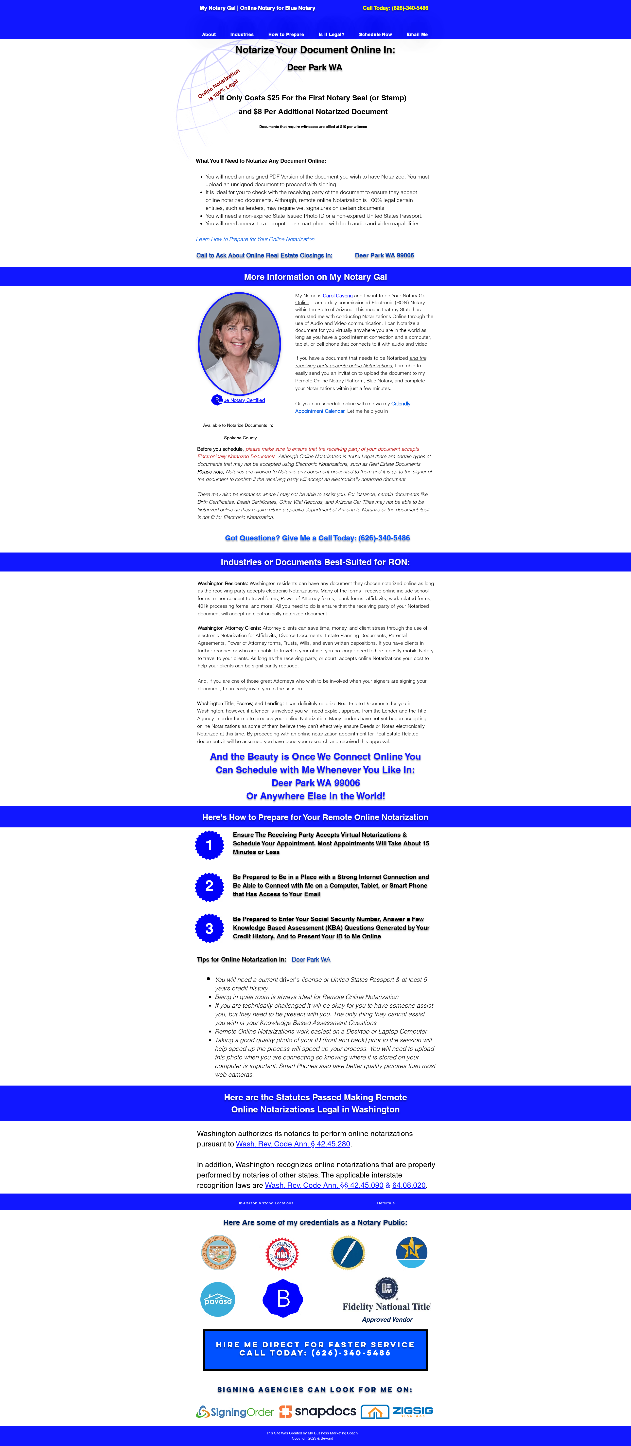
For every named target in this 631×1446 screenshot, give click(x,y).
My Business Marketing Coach (333, 1433)
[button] (266, 1203)
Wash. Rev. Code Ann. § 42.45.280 (293, 1144)
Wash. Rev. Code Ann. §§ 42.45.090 (324, 1185)
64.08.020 (409, 1185)
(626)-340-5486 (410, 8)
